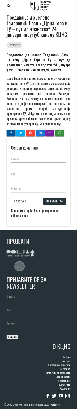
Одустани (20, 201)
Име (13, 174)
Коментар (16, 188)
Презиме (11, 323)
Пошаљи (54, 201)
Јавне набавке (63, 377)
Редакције (65, 388)
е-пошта (15, 159)
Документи (64, 384)
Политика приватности (58, 373)
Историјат (65, 369)
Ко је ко (66, 357)
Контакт (66, 361)
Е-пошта (12, 296)
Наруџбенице (63, 380)
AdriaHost (56, 404)
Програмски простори (59, 365)
